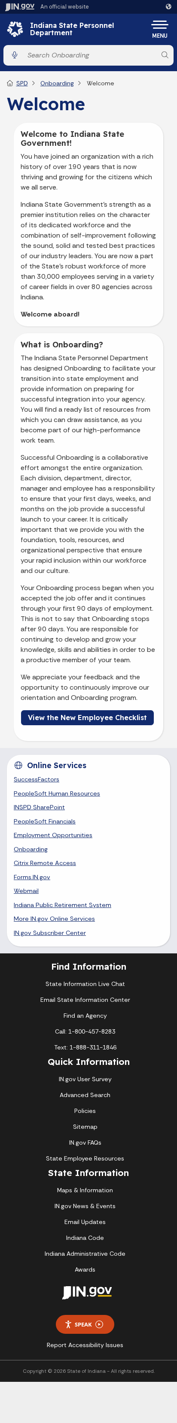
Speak (83, 1324)
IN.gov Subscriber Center (50, 933)
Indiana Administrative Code (85, 1253)
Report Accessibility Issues (85, 1345)
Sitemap (85, 1127)
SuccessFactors (36, 779)
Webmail (26, 891)
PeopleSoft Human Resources (57, 793)
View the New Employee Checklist (87, 717)
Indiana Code (85, 1238)
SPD (22, 83)
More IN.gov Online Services (54, 919)
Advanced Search (85, 1095)
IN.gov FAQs (85, 1142)
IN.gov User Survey (85, 1079)
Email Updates (85, 1222)
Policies (85, 1111)
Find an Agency (85, 1015)
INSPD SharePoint (39, 807)
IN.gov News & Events (85, 1206)
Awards (85, 1269)
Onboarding (57, 83)
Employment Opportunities (53, 835)
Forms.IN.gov (32, 877)
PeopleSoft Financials (45, 821)
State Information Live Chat (85, 984)
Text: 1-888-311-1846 (85, 1047)
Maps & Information (85, 1190)
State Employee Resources (85, 1158)
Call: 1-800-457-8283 (85, 1031)
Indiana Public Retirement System (62, 905)
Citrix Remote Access (45, 863)
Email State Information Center (85, 1000)
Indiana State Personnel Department (72, 29)
